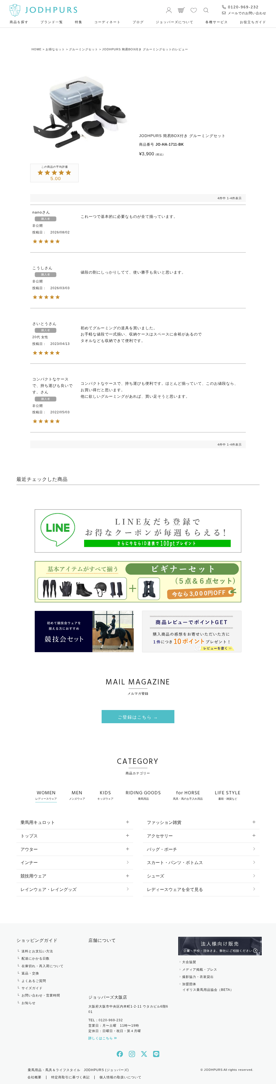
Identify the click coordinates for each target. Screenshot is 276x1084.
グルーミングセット (83, 49)
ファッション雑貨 (164, 822)
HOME (37, 49)
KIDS (105, 794)
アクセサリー (160, 836)
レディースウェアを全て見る (175, 889)
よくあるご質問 (34, 981)
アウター (29, 849)
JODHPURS (213, 1069)
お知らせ (29, 1003)
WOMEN (46, 794)
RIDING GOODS (143, 794)
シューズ (155, 876)
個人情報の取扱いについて (120, 1077)
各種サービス (216, 22)
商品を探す (19, 22)
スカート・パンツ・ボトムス (175, 862)
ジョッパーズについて (175, 22)
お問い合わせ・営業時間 (41, 995)
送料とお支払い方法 (37, 951)
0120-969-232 (242, 7)
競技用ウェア (33, 876)
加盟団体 (208, 986)
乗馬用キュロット (37, 822)
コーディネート (107, 22)
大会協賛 (189, 962)
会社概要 (34, 1077)
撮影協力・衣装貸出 (198, 977)
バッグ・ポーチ (162, 849)
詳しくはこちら (101, 1038)
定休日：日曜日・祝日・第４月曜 (114, 1031)
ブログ (138, 22)
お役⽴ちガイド (253, 22)
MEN (77, 794)
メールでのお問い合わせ (246, 13)
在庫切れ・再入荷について (43, 966)
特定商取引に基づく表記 (70, 1077)
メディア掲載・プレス (199, 969)
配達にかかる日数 (36, 958)
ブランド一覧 (51, 22)
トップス (29, 836)
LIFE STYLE (227, 794)
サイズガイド (32, 988)
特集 (78, 22)
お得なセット (55, 49)
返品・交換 (30, 973)
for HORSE (188, 794)
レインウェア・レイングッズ (48, 889)
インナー (29, 862)
